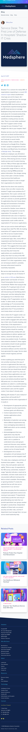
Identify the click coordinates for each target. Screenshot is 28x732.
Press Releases (4, 664)
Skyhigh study (6, 151)
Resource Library (5, 15)
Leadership (3, 662)
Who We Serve (4, 645)
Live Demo (3, 705)
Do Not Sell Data (13, 728)
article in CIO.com (10, 277)
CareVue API (4, 694)
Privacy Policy (4, 728)
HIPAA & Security (5, 80)
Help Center (3, 668)
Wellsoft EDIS (4, 636)
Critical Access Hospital (6, 647)
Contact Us (3, 670)
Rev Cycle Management (6, 630)
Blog (11, 15)
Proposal (8, 705)
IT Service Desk (15, 80)
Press (15, 15)
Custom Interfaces (5, 698)
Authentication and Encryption (7, 696)
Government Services (6, 655)
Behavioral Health (5, 651)
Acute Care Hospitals (5, 649)
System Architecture (5, 692)
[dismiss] (26, 2)
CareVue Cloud (4, 690)
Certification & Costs (5, 688)
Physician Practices (5, 653)
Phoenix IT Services (5, 638)
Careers (3, 666)
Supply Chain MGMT (5, 634)
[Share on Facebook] (5, 85)
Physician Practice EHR (6, 632)
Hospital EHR (4, 628)
